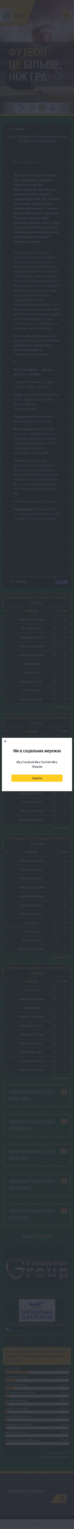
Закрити (37, 778)
